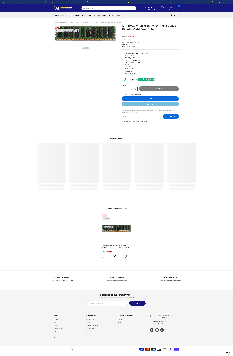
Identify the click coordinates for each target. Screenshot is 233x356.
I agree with (127, 94)
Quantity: (124, 85)
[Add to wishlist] (135, 89)
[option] (85, 33)
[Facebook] (152, 330)
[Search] (108, 8)
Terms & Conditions (136, 94)
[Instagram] (157, 330)
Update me (171, 116)
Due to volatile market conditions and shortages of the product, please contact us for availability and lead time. (149, 111)
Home (56, 22)
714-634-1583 (163, 321)
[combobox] (106, 8)
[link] (51, 185)
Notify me (114, 256)
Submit (137, 303)
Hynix (128, 40)
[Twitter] (162, 330)
